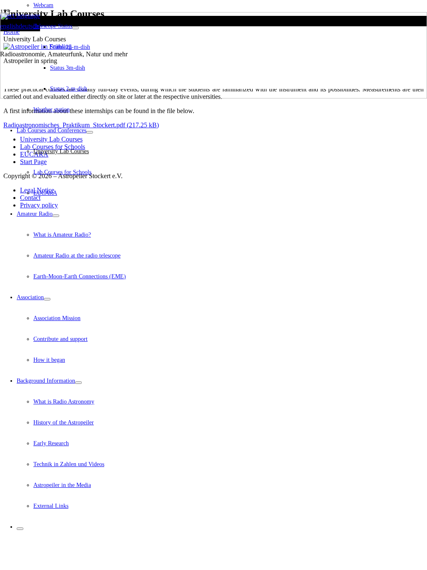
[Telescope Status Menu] (75, 28)
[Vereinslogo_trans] (213, 96)
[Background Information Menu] (78, 382)
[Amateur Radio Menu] (56, 215)
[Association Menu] (47, 299)
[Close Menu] (20, 528)
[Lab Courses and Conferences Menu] (89, 132)
